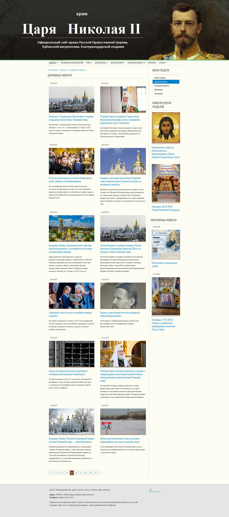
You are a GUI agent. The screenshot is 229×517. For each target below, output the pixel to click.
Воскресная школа (135, 62)
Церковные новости (78, 70)
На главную (52, 70)
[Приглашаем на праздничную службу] (166, 244)
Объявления (158, 89)
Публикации (158, 93)
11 (53, 473)
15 (72, 473)
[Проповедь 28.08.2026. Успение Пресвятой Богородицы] (166, 183)
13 (62, 473)
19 (90, 473)
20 (95, 473)
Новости (52, 62)
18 (86, 473)
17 (81, 473)
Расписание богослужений (72, 62)
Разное (162, 62)
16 (76, 473)
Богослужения (117, 62)
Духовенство (100, 62)
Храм (88, 62)
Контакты (152, 62)
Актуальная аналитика (161, 85)
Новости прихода (160, 78)
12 (58, 473)
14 (67, 473)
